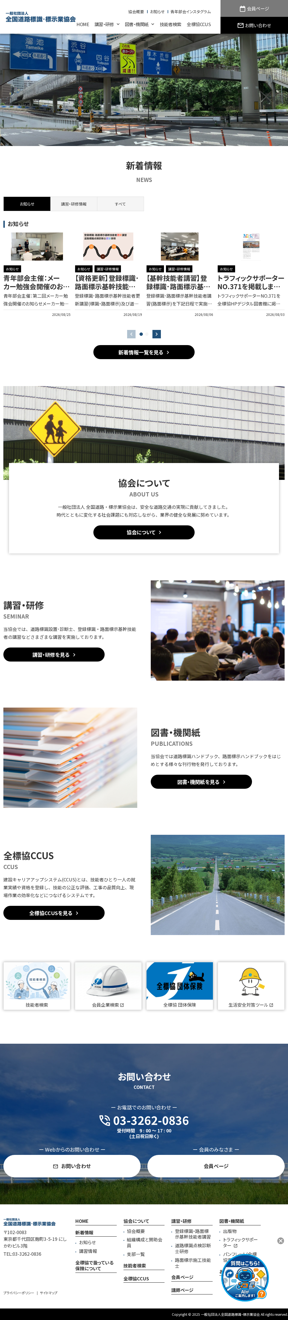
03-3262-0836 (27, 1253)
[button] (141, 334)
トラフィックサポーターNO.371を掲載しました (250, 286)
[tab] (73, 204)
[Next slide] (156, 334)
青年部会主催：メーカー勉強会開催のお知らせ (36, 286)
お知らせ (12, 268)
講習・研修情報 (108, 268)
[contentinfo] (144, 1262)
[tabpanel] (144, 274)
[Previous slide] (131, 334)
